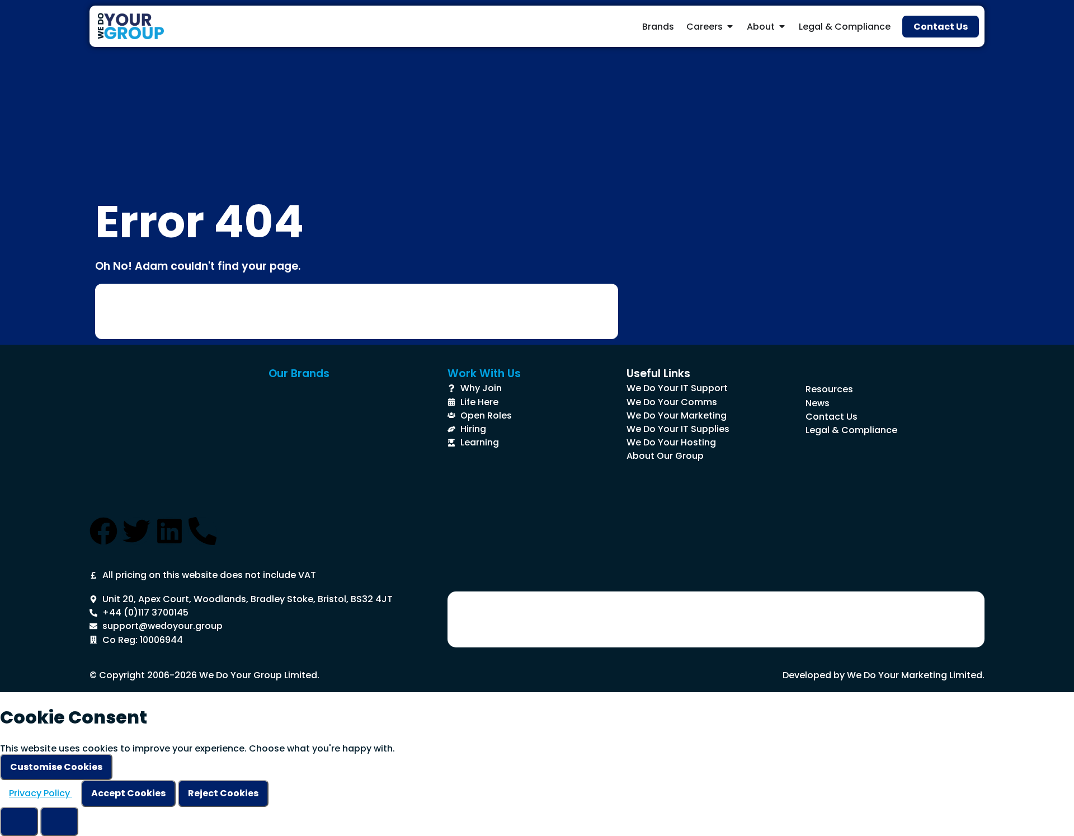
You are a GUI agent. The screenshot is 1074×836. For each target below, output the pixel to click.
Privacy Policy (40, 793)
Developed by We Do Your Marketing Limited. (883, 675)
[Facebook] (103, 531)
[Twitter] (136, 531)
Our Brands (298, 373)
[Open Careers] (730, 26)
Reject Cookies (223, 793)
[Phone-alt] (202, 531)
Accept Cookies (128, 793)
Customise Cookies (56, 766)
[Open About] (782, 26)
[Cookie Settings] (19, 821)
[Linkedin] (169, 531)
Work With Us (484, 373)
